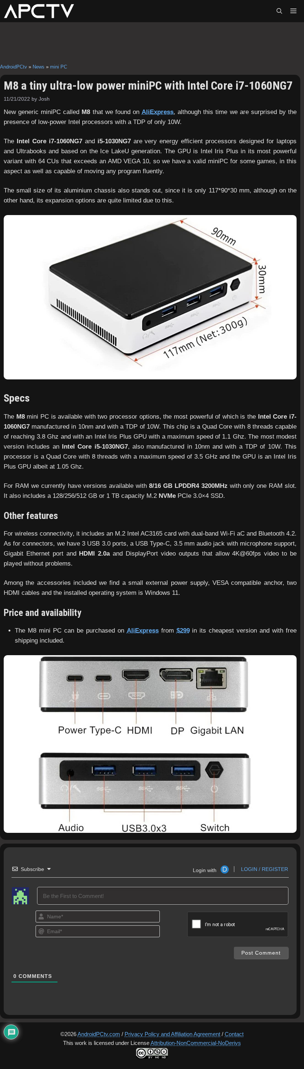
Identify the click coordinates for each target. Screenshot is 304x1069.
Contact (234, 1034)
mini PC (58, 67)
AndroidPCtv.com (98, 1034)
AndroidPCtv (13, 67)
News (38, 67)
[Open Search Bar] (279, 11)
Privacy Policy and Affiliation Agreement (172, 1034)
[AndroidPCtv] (39, 11)
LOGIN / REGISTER (263, 869)
